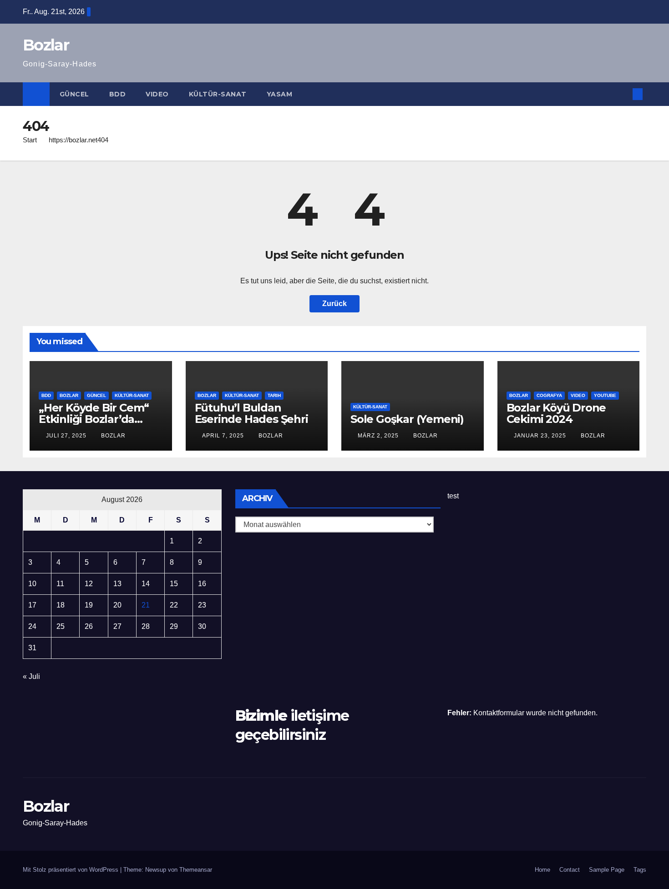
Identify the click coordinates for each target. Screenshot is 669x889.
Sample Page (606, 869)
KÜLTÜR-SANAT (218, 94)
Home (542, 869)
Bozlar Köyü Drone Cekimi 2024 (556, 413)
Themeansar (195, 869)
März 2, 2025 (379, 435)
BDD (117, 94)
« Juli (31, 676)
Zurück (334, 303)
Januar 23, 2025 (541, 435)
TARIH (274, 395)
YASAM (280, 94)
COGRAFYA (549, 395)
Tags (640, 869)
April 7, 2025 (224, 435)
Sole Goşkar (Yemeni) (407, 419)
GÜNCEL (74, 94)
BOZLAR (69, 395)
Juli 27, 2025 (67, 435)
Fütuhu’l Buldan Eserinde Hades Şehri (251, 413)
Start (30, 140)
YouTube (605, 395)
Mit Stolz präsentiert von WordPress (71, 869)
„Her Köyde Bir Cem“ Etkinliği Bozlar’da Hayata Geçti (94, 419)
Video (157, 94)
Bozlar (46, 45)
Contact (569, 869)
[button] (622, 94)
